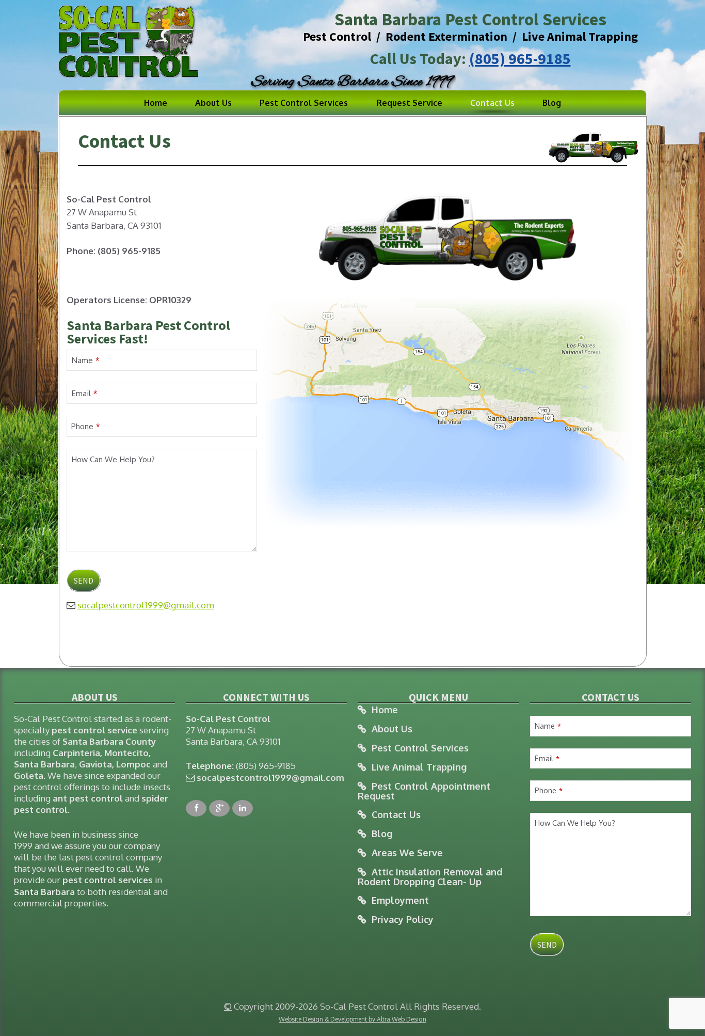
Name (85, 360)
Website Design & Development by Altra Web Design (352, 1019)
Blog (551, 103)
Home (155, 103)
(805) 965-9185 (520, 58)
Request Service (409, 103)
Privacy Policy (403, 919)
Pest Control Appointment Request (424, 790)
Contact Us (492, 103)
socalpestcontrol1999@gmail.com (145, 605)
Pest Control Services (304, 103)
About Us (213, 103)
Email (84, 393)
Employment (400, 900)
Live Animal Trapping (419, 767)
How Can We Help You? (113, 459)
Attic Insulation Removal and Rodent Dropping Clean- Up (430, 876)
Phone (85, 426)
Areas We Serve (407, 853)
